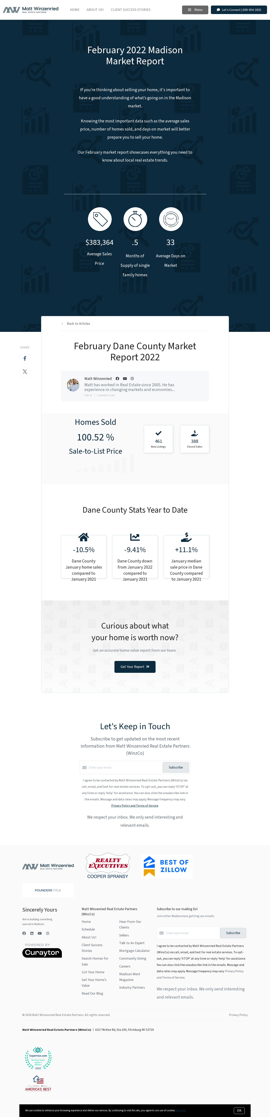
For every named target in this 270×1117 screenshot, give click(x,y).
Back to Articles (78, 323)
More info (181, 1110)
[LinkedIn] (31, 933)
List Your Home (93, 972)
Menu (198, 9)
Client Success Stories (130, 9)
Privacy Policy (238, 1015)
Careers (124, 966)
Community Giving (132, 958)
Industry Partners (132, 987)
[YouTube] (40, 933)
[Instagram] (47, 933)
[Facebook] (24, 933)
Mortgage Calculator (134, 950)
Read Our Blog (92, 993)
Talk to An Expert (131, 943)
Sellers (124, 935)
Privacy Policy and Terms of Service (134, 806)
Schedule (88, 929)
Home (74, 9)
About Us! (95, 9)
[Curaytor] (42, 957)
